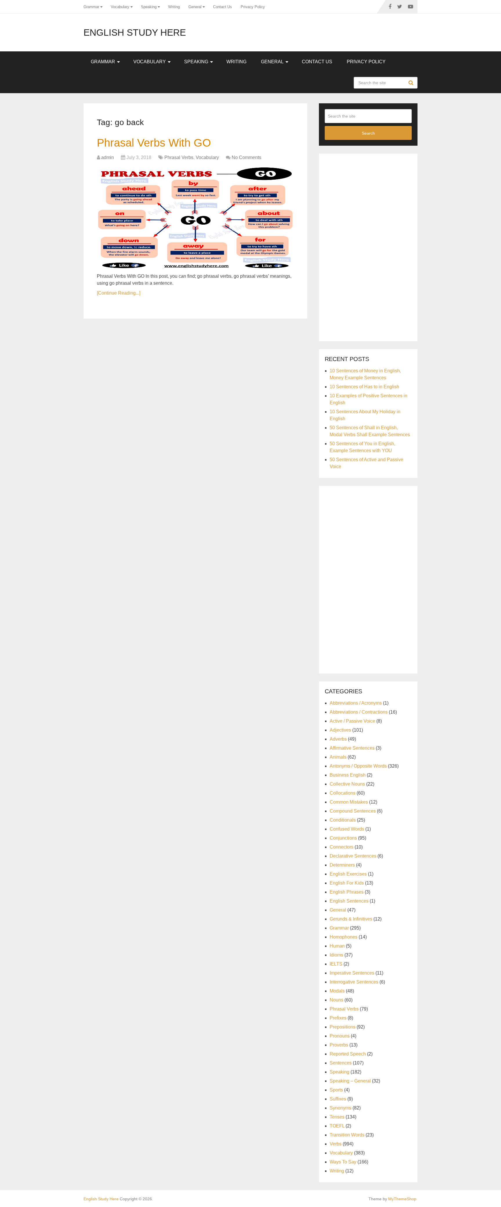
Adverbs (338, 739)
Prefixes (338, 1017)
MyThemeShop (402, 1199)
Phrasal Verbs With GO (154, 143)
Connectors (341, 847)
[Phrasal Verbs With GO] (195, 217)
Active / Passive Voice (352, 721)
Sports (336, 1089)
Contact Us (222, 7)
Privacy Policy (253, 7)
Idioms (336, 954)
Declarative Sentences (353, 856)
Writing (174, 7)
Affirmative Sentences (352, 748)
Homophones (343, 936)
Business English (348, 775)
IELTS (336, 963)
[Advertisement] (368, 246)
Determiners (342, 865)
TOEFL (337, 1125)
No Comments (246, 157)
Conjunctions (343, 838)
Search (412, 83)
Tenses (337, 1116)
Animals (338, 757)
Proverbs (339, 1044)
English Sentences (349, 901)
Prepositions (342, 1026)
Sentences (341, 1062)
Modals (337, 990)
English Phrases (347, 892)
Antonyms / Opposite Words (358, 766)
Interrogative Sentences (354, 981)
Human (337, 945)
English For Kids (347, 883)
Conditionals (343, 820)
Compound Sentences (353, 811)
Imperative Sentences (352, 972)
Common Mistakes (349, 802)
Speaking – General (350, 1080)
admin (107, 157)
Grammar (91, 7)
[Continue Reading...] (118, 293)
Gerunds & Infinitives (351, 918)
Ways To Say (343, 1161)
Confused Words (347, 829)
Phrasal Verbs (178, 157)
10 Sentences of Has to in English (364, 386)
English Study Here (135, 32)
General (195, 7)
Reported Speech (348, 1053)
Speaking (149, 7)
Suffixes (338, 1098)
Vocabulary (120, 7)
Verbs (336, 1143)
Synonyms (340, 1107)
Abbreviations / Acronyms (356, 703)
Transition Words (347, 1134)
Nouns (336, 999)
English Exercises (348, 874)
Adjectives (340, 730)
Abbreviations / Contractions (359, 712)
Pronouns (340, 1035)
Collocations (342, 793)
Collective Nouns (347, 784)
